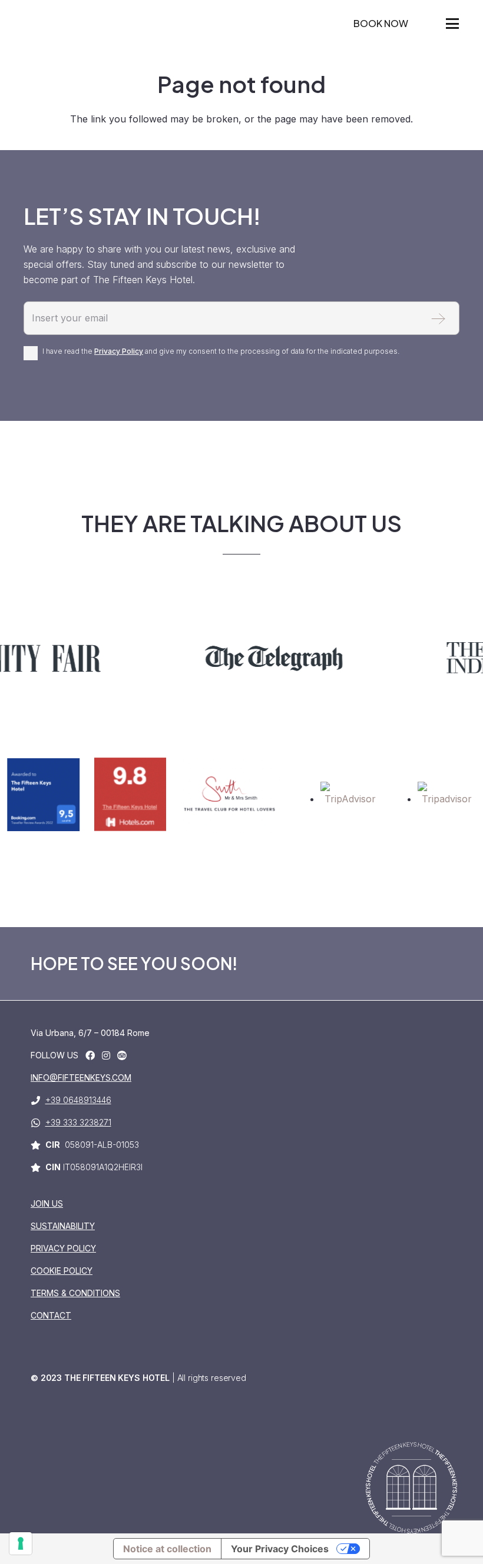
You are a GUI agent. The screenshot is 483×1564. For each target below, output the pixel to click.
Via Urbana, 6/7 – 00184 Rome (90, 1033)
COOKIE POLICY (61, 1271)
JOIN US (47, 1203)
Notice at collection (167, 1549)
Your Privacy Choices (280, 1549)
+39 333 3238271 (78, 1122)
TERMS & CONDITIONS (75, 1293)
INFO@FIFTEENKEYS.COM (81, 1077)
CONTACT (51, 1315)
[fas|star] (122, 1055)
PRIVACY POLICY (63, 1248)
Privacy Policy (118, 351)
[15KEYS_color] (33, 35)
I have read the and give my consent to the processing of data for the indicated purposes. (220, 351)
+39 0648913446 (78, 1100)
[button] (452, 23)
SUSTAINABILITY (63, 1226)
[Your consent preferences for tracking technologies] (20, 1543)
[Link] (90, 1055)
